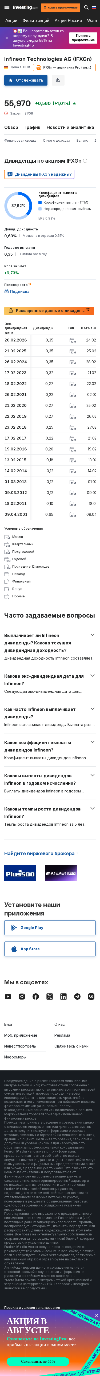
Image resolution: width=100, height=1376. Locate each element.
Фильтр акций (36, 20)
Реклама (62, 1035)
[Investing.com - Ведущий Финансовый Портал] (25, 7)
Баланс (82, 140)
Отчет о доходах (56, 140)
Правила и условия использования (32, 1308)
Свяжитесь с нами (71, 1046)
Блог (8, 1024)
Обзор (11, 127)
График (32, 127)
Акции (11, 20)
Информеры (15, 1057)
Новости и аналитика (70, 127)
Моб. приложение (20, 1035)
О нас (59, 1024)
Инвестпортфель (20, 1046)
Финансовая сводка (20, 140)
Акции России (68, 20)
